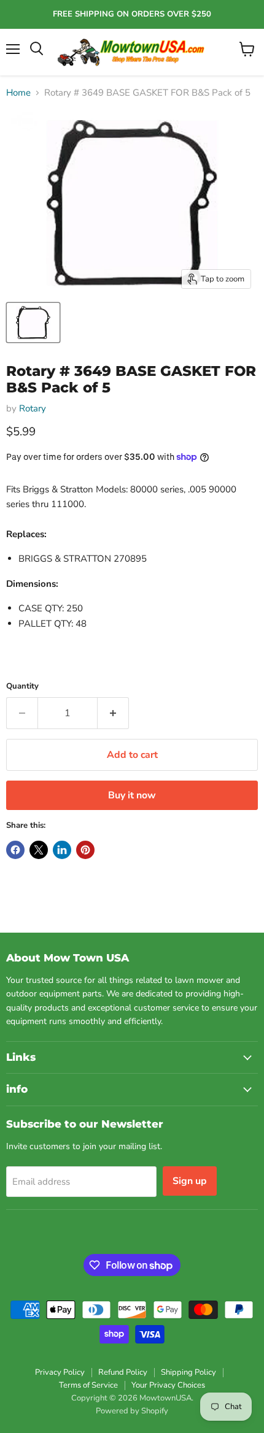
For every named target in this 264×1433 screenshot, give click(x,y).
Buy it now (132, 795)
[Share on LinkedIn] (62, 850)
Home (18, 93)
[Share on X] (38, 850)
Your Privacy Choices (168, 1385)
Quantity (22, 686)
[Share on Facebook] (15, 850)
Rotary (32, 408)
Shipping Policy (188, 1372)
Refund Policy (122, 1372)
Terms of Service (88, 1385)
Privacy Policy (60, 1372)
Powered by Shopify (132, 1410)
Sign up (190, 1181)
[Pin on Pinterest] (85, 850)
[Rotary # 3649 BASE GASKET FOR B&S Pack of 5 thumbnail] (33, 322)
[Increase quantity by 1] (113, 713)
